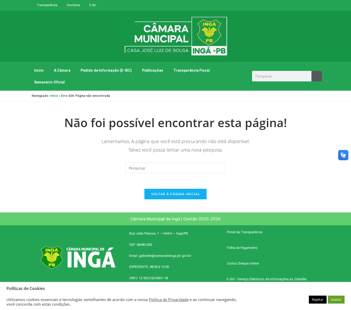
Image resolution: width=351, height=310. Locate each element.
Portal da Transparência (244, 232)
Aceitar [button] (336, 299)
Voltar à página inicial (175, 194)
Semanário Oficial (49, 82)
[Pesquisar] (316, 76)
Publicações (152, 70)
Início (39, 70)
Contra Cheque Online (243, 263)
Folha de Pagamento (242, 248)
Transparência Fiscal (191, 70)
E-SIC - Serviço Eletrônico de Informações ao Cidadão (267, 279)
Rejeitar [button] (318, 299)
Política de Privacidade (169, 299)
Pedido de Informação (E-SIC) (106, 70)
